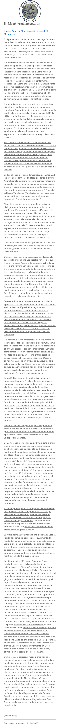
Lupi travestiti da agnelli (33, 31)
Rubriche (16, 31)
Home (7, 31)
